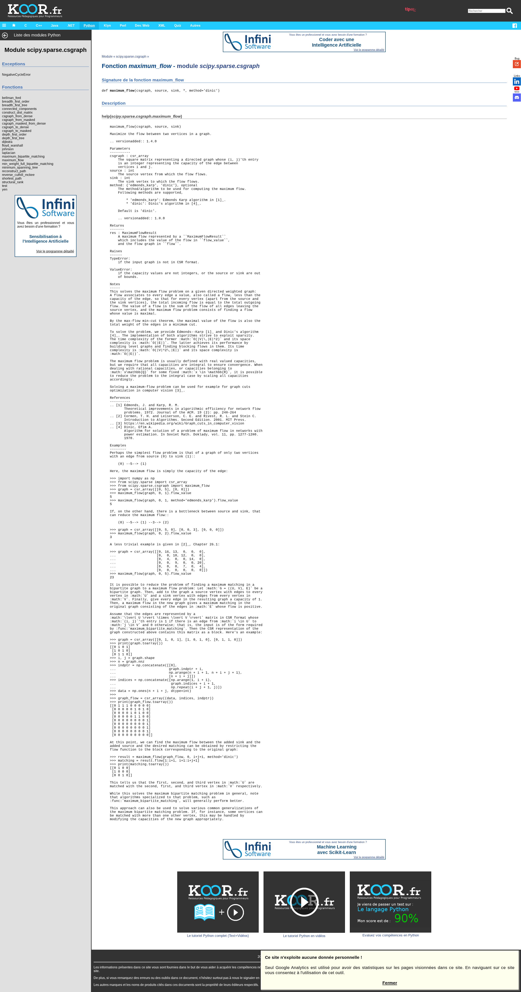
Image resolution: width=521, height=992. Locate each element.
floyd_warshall (12, 145)
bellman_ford (11, 98)
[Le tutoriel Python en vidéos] (304, 902)
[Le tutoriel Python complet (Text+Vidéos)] (218, 902)
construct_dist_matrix (17, 112)
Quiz (177, 25)
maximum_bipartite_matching (23, 156)
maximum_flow (13, 160)
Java (54, 25)
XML (161, 25)
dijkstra (7, 142)
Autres (195, 25)
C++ (39, 25)
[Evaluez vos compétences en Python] (390, 902)
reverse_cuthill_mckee (18, 174)
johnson (8, 149)
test (4, 185)
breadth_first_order (15, 101)
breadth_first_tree (14, 105)
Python (89, 25)
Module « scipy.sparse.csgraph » (125, 56)
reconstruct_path (14, 171)
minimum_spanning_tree (20, 167)
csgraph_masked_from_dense (24, 123)
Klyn (107, 25)
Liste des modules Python (37, 35)
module (218, 65)
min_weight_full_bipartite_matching (27, 164)
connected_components (19, 109)
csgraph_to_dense (15, 127)
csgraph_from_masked (18, 120)
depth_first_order (14, 134)
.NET (71, 25)
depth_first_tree (13, 138)
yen (4, 189)
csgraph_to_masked (16, 131)
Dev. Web (142, 25)
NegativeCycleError (16, 74)
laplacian (8, 153)
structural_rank (12, 182)
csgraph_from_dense (17, 116)
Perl (123, 25)
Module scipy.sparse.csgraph (45, 49)
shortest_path (12, 178)
